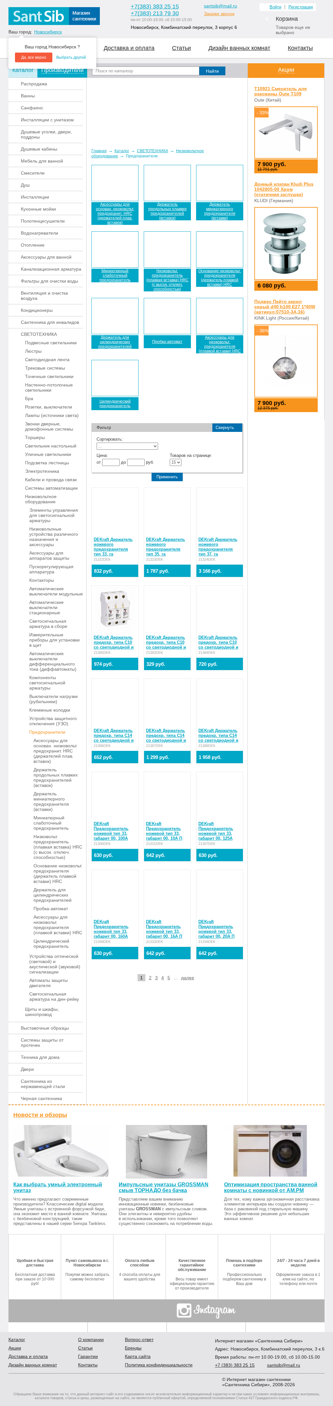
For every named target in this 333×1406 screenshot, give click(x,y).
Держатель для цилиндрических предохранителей (52, 895)
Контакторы (41, 580)
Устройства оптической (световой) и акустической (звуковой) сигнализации (54, 964)
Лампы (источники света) (52, 415)
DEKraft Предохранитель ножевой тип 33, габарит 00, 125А (215, 831)
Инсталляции (35, 197)
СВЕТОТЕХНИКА (39, 334)
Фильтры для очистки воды (49, 281)
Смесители (33, 173)
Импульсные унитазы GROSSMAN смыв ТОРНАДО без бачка (163, 1187)
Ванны (28, 95)
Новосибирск (48, 31)
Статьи (181, 48)
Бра (29, 398)
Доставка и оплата (129, 48)
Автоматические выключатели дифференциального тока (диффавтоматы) (52, 661)
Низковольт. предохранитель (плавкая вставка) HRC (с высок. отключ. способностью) (57, 847)
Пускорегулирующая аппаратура (51, 569)
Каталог (121, 151)
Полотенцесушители (43, 221)
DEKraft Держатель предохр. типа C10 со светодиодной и (114, 642)
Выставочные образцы (45, 1028)
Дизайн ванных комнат (239, 48)
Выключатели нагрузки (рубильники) (53, 699)
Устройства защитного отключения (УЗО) (53, 721)
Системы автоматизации (51, 488)
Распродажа (34, 83)
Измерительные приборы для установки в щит (54, 640)
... (176, 977)
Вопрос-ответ (139, 1339)
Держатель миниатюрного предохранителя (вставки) (51, 801)
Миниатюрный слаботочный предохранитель (51, 823)
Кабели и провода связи (51, 479)
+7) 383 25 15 (235, 1365)
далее (187, 977)
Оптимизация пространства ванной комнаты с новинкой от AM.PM (270, 1187)
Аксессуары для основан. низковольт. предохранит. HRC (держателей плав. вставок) (55, 751)
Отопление (33, 245)
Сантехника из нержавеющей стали (43, 1084)
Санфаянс (32, 107)
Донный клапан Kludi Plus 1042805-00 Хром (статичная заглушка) (283, 189)
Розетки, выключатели (48, 407)
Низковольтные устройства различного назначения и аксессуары (53, 536)
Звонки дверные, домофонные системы (49, 426)
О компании (91, 1339)
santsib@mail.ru (220, 5)
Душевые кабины (39, 149)
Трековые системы (45, 368)
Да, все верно (33, 57)
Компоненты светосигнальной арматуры (47, 683)
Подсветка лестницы (47, 462)
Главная (99, 151)
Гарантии (88, 1356)
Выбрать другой (71, 57)
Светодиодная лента (47, 359)
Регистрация (300, 7)
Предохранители (47, 732)
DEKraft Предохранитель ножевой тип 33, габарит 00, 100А (111, 831)
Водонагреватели (39, 233)
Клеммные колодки (49, 710)
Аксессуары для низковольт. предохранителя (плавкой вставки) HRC (57, 924)
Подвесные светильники (51, 342)
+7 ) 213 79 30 (155, 13)
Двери (27, 1069)
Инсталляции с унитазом (47, 119)
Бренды (133, 1348)
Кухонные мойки (38, 209)
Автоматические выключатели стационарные (46, 607)
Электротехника (42, 471)
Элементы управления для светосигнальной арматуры (53, 515)
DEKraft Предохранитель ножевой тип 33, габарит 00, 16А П (164, 929)
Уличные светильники (48, 454)
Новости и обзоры (40, 1115)
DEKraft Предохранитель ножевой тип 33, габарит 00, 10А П (164, 831)
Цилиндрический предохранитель (51, 943)
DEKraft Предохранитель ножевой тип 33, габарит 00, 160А (111, 929)
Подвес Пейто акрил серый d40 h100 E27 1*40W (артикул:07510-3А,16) (284, 306)
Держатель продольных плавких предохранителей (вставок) (55, 777)
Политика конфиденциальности (159, 1364)
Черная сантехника (41, 1098)
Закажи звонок (219, 13)
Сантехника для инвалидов (50, 322)
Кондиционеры (37, 310)
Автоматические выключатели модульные (56, 591)
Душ (25, 185)
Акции (286, 70)
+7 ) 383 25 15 (155, 6)
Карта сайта (138, 1356)
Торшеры (35, 437)
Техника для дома (40, 1057)
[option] (167, 110)
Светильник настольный (50, 445)
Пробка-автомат (50, 908)
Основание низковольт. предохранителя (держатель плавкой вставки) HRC (57, 873)
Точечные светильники (49, 376)
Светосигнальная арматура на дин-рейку (54, 996)
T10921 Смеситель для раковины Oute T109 (280, 91)
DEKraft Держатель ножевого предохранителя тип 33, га (113, 546)
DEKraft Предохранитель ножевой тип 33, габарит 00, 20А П (216, 929)
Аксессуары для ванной (46, 257)
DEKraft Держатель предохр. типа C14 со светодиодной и (114, 735)
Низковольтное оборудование (41, 499)
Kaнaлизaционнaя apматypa (51, 269)
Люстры (33, 351)
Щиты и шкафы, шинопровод (42, 1012)
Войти (275, 7)
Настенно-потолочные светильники (49, 387)
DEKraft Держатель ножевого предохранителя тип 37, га (217, 546)
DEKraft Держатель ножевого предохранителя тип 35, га (165, 546)
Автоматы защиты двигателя (48, 983)
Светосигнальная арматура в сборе (48, 623)
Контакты (300, 48)
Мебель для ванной (42, 161)
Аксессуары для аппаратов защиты (49, 555)
